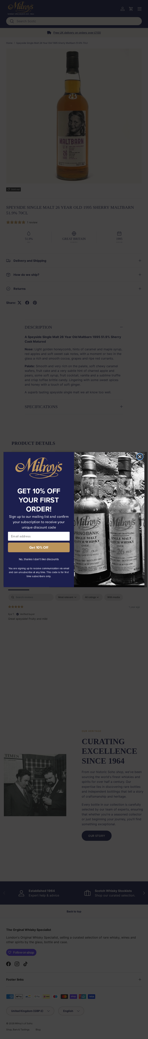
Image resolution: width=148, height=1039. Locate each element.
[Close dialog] (140, 456)
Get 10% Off (38, 547)
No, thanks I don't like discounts (39, 559)
